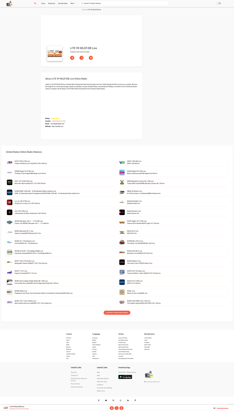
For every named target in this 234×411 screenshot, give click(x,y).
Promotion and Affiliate (104, 388)
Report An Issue (102, 382)
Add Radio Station (103, 378)
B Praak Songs (122, 342)
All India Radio (62, 3)
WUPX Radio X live (134, 261)
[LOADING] (83, 58)
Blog (98, 372)
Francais (94, 349)
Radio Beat (147, 347)
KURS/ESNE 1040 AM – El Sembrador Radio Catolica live (35, 191)
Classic (68, 356)
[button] (35, 3)
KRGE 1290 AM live (134, 161)
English (94, 347)
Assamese (94, 338)
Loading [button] (82, 58)
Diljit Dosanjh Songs (123, 347)
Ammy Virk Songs (122, 338)
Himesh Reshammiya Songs (125, 349)
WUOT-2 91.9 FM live (135, 281)
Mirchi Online (147, 344)
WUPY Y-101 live (21, 271)
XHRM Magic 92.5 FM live (24, 171)
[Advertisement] (91, 31)
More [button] (72, 3)
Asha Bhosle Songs (123, 340)
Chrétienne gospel (70, 354)
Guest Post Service (77, 387)
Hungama (146, 342)
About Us (74, 372)
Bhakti (67, 344)
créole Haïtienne (96, 344)
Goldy (145, 340)
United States (56, 121)
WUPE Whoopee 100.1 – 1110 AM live (29, 221)
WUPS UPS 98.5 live (134, 251)
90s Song (68, 338)
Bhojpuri (94, 342)
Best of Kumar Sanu (123, 344)
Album (68, 340)
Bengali (94, 340)
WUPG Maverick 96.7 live (24, 231)
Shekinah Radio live (134, 201)
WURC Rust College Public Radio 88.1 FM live (31, 281)
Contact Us (74, 375)
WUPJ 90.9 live (132, 231)
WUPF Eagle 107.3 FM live (137, 221)
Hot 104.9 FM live (21, 211)
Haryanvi (94, 354)
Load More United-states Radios (117, 312)
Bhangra (68, 347)
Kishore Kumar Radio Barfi (124, 354)
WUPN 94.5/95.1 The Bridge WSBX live (29, 251)
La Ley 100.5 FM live (22, 201)
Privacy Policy (75, 384)
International (95, 358)
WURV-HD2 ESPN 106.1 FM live (138, 301)
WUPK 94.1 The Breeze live (25, 241)
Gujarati (94, 351)
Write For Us (101, 391)
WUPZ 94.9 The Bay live (136, 271)
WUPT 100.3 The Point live (24, 261)
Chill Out (68, 351)
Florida (63, 121)
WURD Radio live (21, 291)
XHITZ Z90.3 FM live (22, 161)
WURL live (131, 291)
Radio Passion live (134, 211)
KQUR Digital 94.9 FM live (136, 171)
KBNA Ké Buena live (134, 191)
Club (67, 358)
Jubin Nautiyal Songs (123, 351)
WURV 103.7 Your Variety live (25, 301)
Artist (67, 342)
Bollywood (51, 3)
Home (43, 3)
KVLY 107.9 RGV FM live (23, 181)
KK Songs (120, 356)
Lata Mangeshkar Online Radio (125, 358)
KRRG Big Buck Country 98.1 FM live (140, 181)
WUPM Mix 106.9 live (135, 241)
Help (98, 375)
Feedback (100, 385)
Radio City (146, 349)
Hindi (93, 356)
